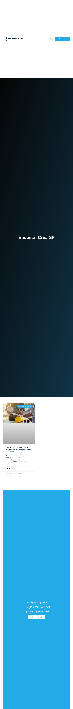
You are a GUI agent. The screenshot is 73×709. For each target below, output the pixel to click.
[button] (51, 39)
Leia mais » (9, 468)
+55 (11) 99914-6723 (36, 607)
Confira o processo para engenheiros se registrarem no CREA (18, 449)
